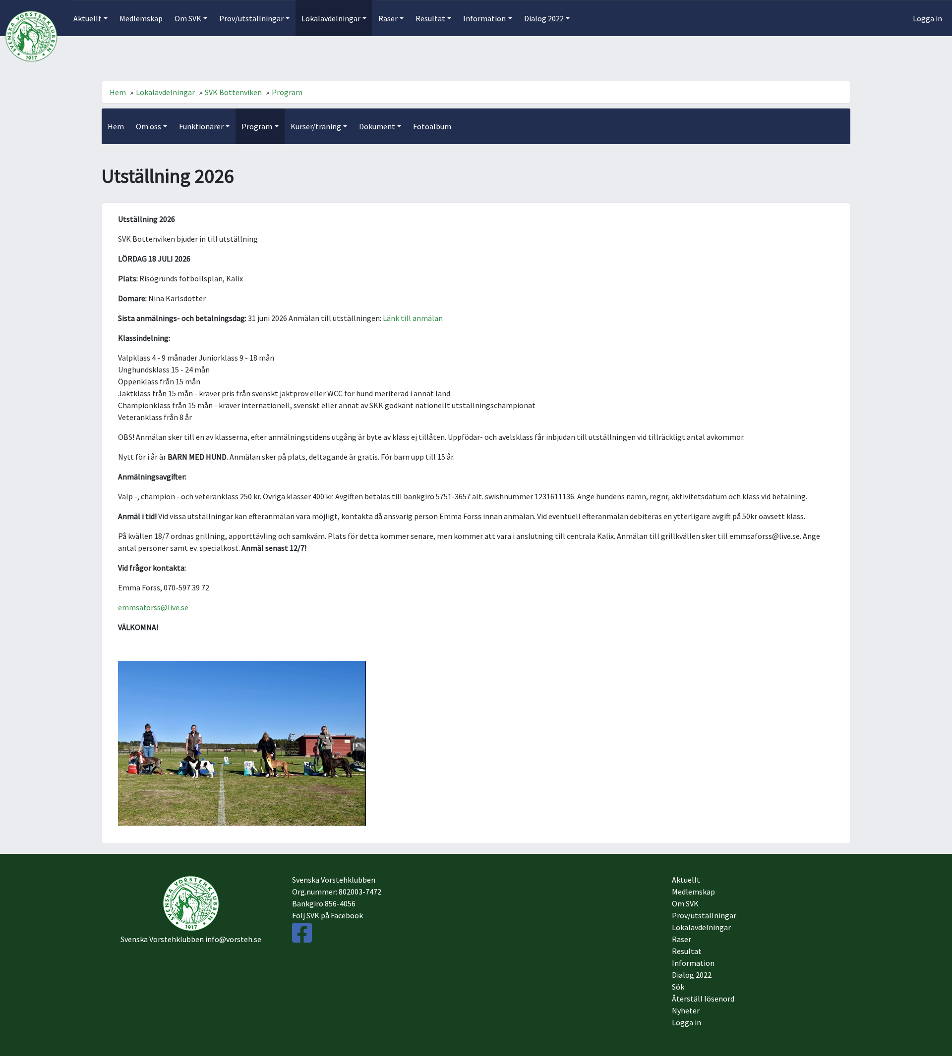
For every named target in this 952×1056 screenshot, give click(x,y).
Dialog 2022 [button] (544, 18)
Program (287, 92)
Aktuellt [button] (87, 18)
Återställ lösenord (703, 998)
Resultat (687, 951)
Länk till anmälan (413, 318)
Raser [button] (388, 18)
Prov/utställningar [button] (251, 18)
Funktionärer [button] (201, 126)
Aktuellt (686, 880)
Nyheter (686, 1010)
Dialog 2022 (692, 975)
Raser (681, 939)
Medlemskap (141, 18)
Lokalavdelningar (165, 92)
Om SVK (685, 903)
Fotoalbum (432, 126)
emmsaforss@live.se (153, 607)
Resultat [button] (430, 18)
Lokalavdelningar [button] (330, 18)
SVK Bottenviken (233, 92)
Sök (678, 987)
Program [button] (256, 126)
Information (693, 963)
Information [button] (484, 18)
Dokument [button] (377, 126)
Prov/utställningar (704, 915)
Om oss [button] (148, 126)
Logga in (927, 18)
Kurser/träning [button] (316, 126)
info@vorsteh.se (233, 939)
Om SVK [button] (188, 18)
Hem (118, 92)
